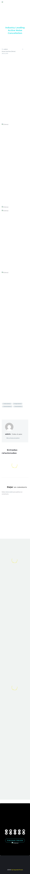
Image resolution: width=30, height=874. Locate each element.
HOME (17, 4)
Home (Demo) (18, 406)
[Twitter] (5, 411)
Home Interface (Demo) (8, 51)
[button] (15, 840)
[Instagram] (16, 860)
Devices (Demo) (7, 406)
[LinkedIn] (12, 411)
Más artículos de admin (13, 438)
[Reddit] (15, 411)
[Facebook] (3, 411)
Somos (24, 4)
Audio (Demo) (7, 403)
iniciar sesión (9, 492)
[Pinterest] (7, 411)
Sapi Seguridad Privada (17, 870)
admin (6, 49)
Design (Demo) (17, 403)
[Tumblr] (10, 411)
